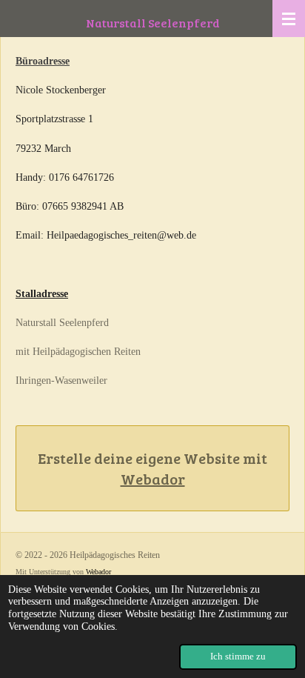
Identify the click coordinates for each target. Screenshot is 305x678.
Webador (153, 478)
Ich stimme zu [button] (238, 656)
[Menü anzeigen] (288, 18)
